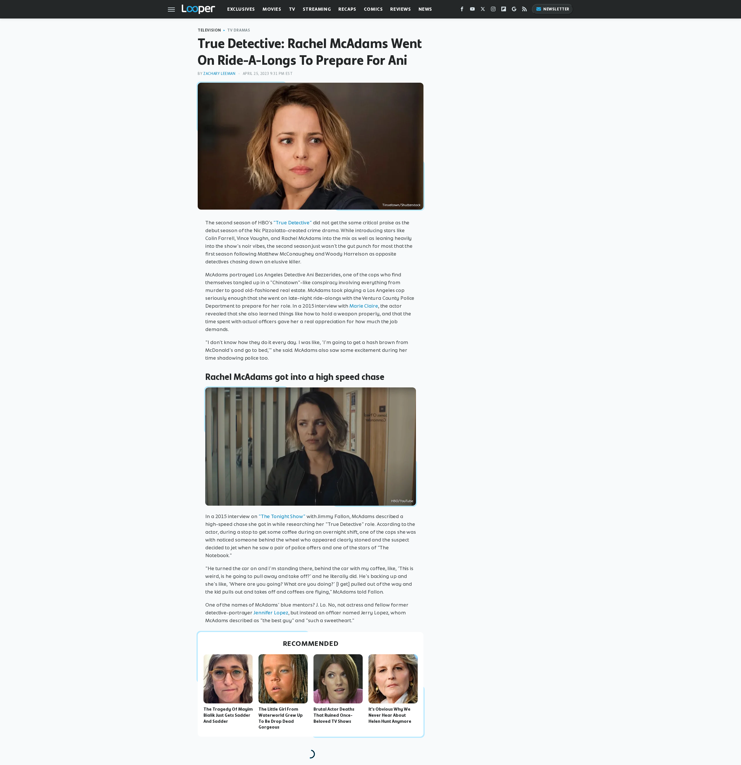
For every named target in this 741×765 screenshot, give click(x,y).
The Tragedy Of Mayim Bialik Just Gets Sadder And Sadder (228, 715)
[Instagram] (493, 10)
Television (209, 30)
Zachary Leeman (219, 73)
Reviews (400, 9)
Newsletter (556, 9)
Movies (272, 9)
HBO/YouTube (402, 501)
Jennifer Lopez (271, 612)
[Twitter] (483, 10)
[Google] (514, 10)
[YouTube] (472, 10)
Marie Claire (363, 305)
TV (292, 9)
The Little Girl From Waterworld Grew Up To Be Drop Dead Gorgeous (280, 718)
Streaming (317, 9)
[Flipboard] (504, 10)
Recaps (347, 9)
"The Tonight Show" (281, 516)
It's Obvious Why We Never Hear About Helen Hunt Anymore (389, 715)
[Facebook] (462, 10)
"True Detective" (292, 222)
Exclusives (241, 9)
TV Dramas (238, 30)
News (425, 9)
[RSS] (524, 10)
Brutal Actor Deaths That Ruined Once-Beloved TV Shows (333, 715)
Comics (373, 9)
